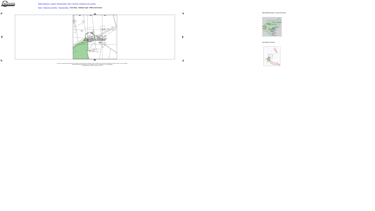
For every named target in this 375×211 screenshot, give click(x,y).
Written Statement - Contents (47, 4)
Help (69, 4)
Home (40, 7)
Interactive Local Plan (50, 7)
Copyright (75, 4)
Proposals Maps (62, 4)
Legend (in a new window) (87, 4)
